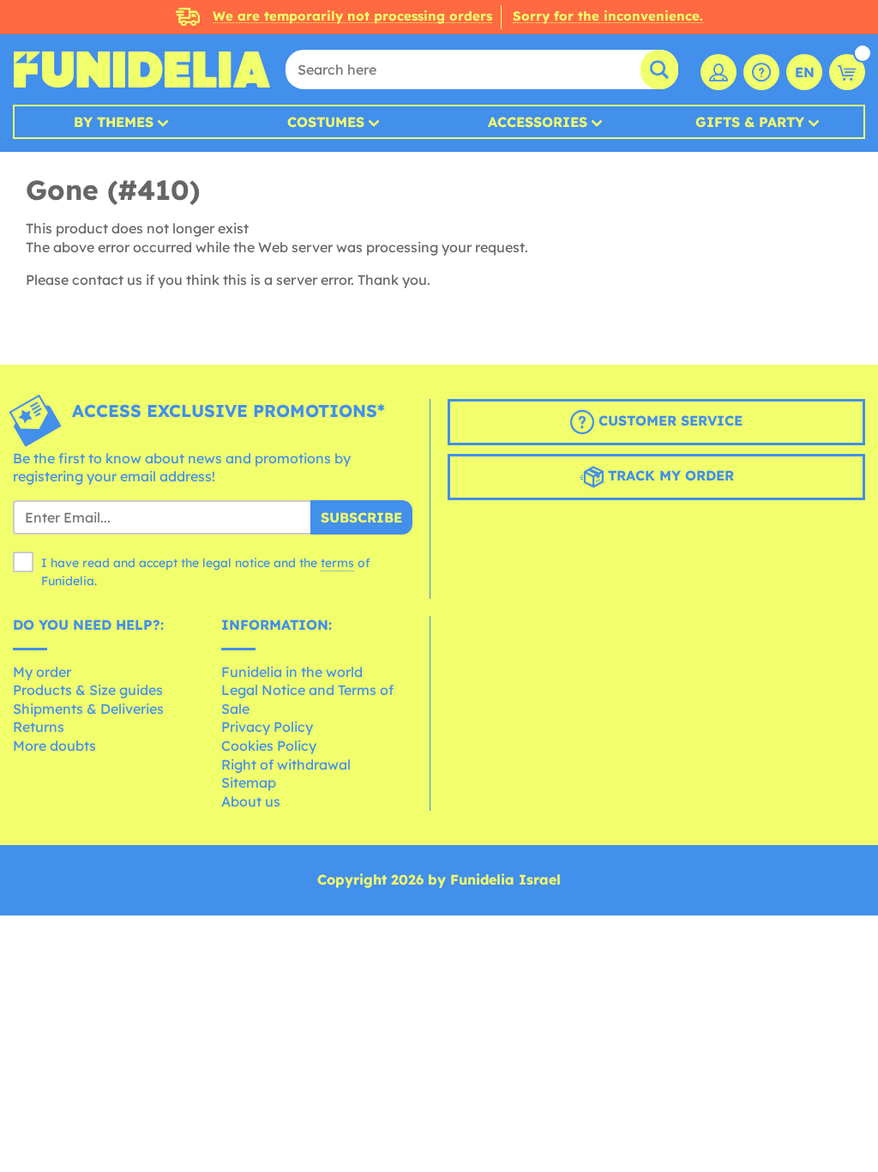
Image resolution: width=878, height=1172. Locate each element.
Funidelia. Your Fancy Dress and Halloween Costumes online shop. (141, 69)
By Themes (113, 122)
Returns (38, 726)
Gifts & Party (749, 122)
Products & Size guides (88, 689)
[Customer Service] (761, 72)
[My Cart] (847, 72)
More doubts (54, 745)
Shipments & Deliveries (88, 708)
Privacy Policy (267, 726)
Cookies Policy (268, 745)
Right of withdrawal (286, 764)
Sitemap (248, 782)
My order (42, 671)
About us (250, 801)
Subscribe (361, 517)
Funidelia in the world (292, 671)
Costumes (325, 122)
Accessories (537, 122)
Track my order (669, 475)
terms (337, 563)
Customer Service (668, 420)
